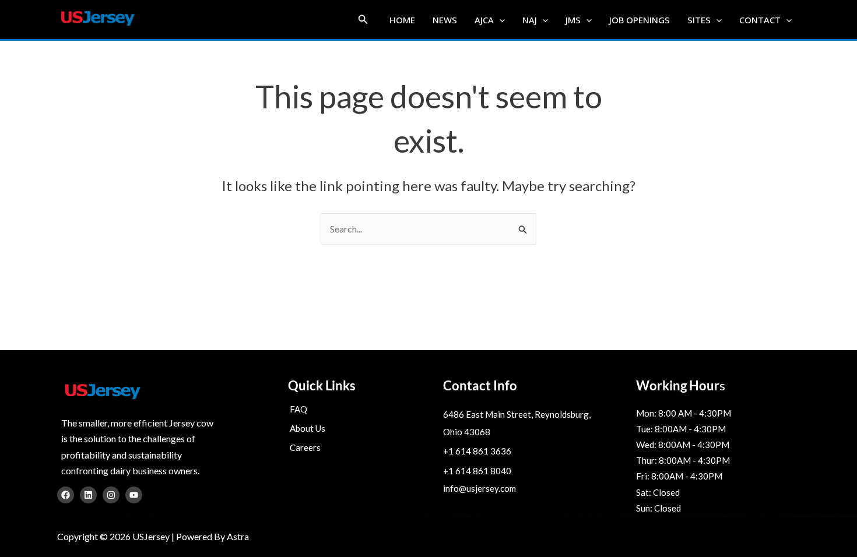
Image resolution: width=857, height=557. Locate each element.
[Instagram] (111, 495)
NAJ (529, 20)
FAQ (298, 409)
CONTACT (760, 20)
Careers (305, 447)
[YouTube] (133, 495)
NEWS (445, 20)
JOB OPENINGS (639, 20)
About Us (307, 428)
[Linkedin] (88, 495)
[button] (363, 19)
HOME (402, 20)
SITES (699, 20)
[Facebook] (65, 495)
